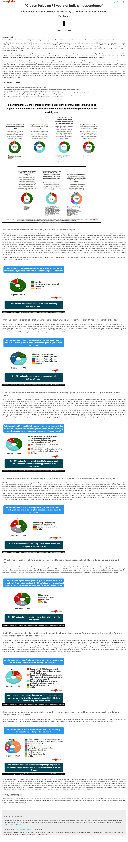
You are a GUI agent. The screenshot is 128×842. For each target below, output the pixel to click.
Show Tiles (124, 2)
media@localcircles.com (23, 829)
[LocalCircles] (9, 1)
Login (114, 2)
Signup (119, 2)
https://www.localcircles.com (13, 824)
